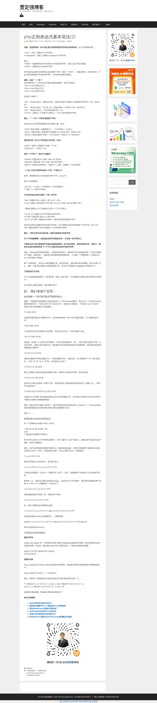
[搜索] (132, 182)
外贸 (31, 24)
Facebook (52, 24)
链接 (69, 662)
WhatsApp (41, 24)
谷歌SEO (74, 24)
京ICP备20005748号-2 (82, 697)
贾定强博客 (32, 7)
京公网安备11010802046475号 (107, 697)
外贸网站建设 (30, 670)
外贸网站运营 (41, 670)
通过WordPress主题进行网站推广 (43, 608)
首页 (23, 24)
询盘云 (108, 24)
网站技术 (29, 668)
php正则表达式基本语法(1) (40, 603)
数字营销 (96, 24)
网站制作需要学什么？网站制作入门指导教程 (47, 606)
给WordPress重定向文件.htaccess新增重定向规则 (50, 617)
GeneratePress (67, 697)
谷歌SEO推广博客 (116, 202)
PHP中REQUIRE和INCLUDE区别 (42, 611)
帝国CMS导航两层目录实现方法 (42, 614)
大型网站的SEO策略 (33, 675)
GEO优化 (85, 24)
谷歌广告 (63, 24)
